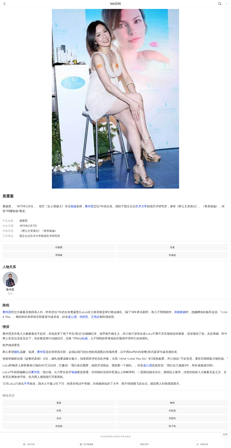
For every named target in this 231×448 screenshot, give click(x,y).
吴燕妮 (58, 426)
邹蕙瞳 (58, 247)
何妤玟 (83, 316)
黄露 (58, 402)
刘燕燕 (172, 410)
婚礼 (17, 352)
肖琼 (58, 418)
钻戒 (85, 338)
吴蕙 (172, 247)
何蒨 (58, 410)
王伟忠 (95, 316)
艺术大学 (141, 206)
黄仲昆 (89, 206)
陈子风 (172, 426)
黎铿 (172, 402)
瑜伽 (73, 206)
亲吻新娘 (180, 312)
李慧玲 (172, 418)
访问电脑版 (88, 444)
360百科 (115, 3)
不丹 (27, 383)
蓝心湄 (72, 316)
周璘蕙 (58, 255)
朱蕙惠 (172, 255)
